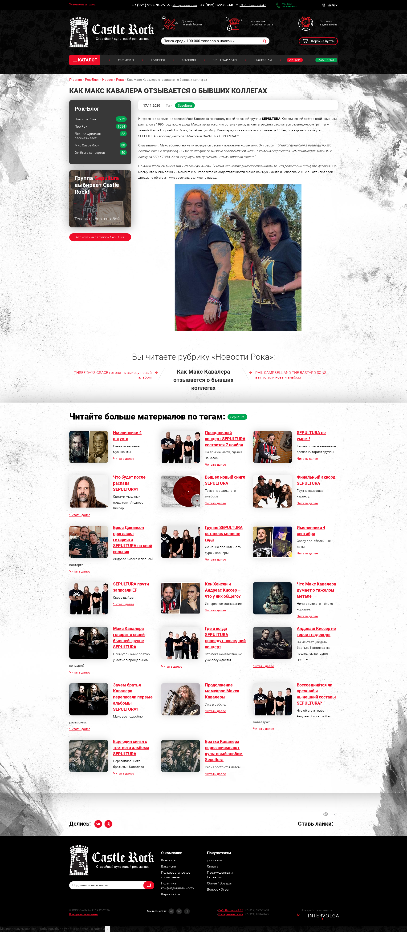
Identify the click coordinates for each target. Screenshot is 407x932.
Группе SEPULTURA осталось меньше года (224, 533)
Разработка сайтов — (319, 910)
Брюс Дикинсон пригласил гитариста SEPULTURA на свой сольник (132, 539)
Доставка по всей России (192, 23)
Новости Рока (113, 79)
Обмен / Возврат (220, 883)
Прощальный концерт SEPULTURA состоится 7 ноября (225, 438)
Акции (295, 60)
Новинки (126, 60)
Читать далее (123, 458)
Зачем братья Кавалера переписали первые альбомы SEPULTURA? (133, 697)
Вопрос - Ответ (218, 889)
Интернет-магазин (185, 5)
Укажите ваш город (82, 4)
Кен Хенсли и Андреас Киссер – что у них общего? (223, 589)
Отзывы (189, 60)
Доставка (214, 860)
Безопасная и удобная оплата (261, 23)
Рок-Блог (92, 79)
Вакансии (168, 866)
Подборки (263, 60)
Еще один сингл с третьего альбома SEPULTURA (131, 747)
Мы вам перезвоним (289, 5)
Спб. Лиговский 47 (253, 5)
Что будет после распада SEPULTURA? (129, 483)
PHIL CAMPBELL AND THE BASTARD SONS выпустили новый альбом (290, 374)
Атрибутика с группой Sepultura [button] (100, 237)
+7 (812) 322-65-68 (216, 5)
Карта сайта (170, 894)
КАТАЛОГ (87, 59)
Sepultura (185, 105)
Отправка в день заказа (328, 23)
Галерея (158, 60)
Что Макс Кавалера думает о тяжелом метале (316, 589)
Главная (75, 79)
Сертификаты (225, 60)
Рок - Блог (326, 60)
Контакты (168, 860)
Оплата (212, 866)
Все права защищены (83, 914)
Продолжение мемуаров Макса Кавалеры (222, 690)
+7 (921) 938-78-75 (148, 5)
